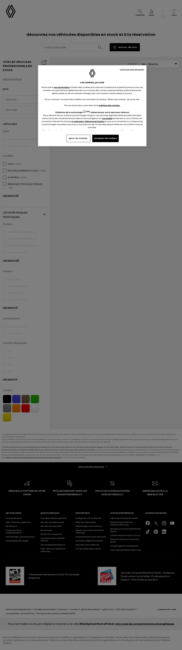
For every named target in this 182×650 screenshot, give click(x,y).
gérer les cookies (78, 138)
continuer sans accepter (132, 69)
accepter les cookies (105, 138)
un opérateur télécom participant (87, 121)
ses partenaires (62, 87)
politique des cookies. (109, 105)
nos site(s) (107, 118)
